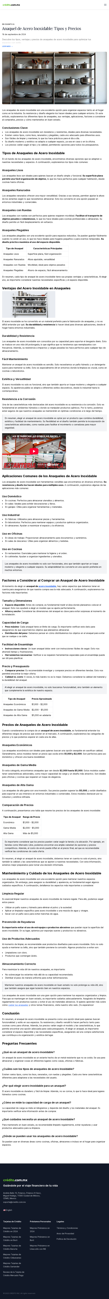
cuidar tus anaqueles (18, 1005)
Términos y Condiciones (67, 1228)
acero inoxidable (47, 586)
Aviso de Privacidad (65, 1233)
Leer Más (6, 46)
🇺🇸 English (7, 1210)
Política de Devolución (66, 1239)
